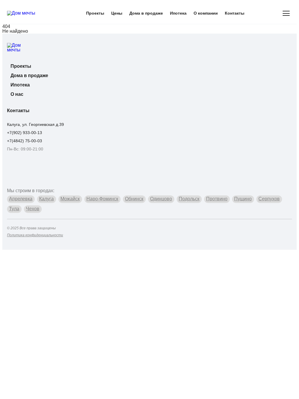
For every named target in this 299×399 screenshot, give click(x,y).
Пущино (243, 198)
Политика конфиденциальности (35, 235)
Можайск (70, 198)
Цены (116, 13)
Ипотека (178, 13)
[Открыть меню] (286, 13)
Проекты (95, 13)
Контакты (234, 13)
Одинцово (161, 198)
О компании (206, 13)
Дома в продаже (146, 13)
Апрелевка (20, 198)
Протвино (216, 198)
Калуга (46, 198)
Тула (14, 208)
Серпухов (269, 198)
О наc (17, 94)
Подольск (189, 198)
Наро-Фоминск (102, 198)
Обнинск (134, 198)
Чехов (32, 208)
